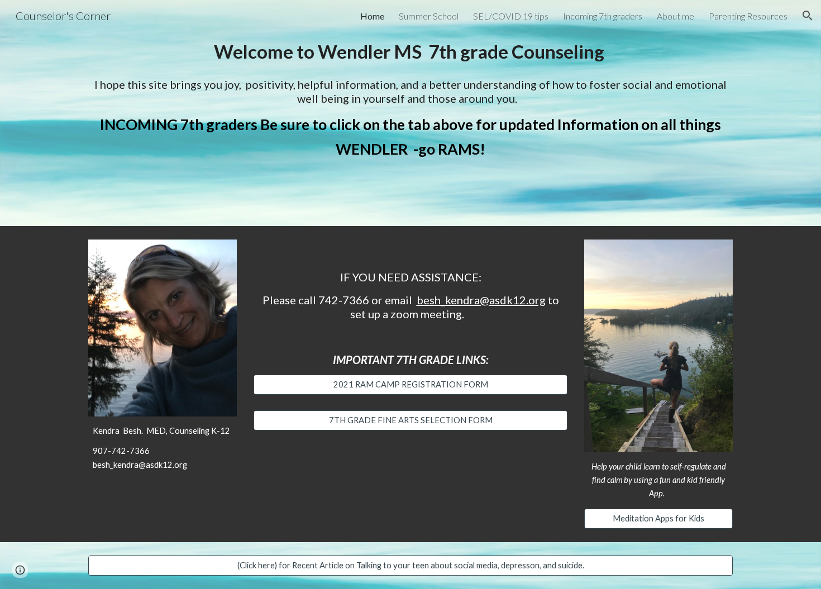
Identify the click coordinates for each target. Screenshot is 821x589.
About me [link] (675, 16)
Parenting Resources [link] (748, 16)
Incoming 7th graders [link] (602, 16)
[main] (410, 51)
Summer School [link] (429, 16)
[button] (807, 15)
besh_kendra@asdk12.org (481, 300)
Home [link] (372, 16)
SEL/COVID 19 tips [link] (510, 16)
